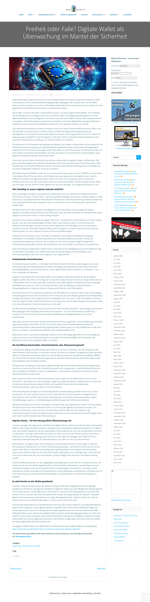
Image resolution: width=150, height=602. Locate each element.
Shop (30, 15)
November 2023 (119, 373)
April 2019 (117, 463)
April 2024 (117, 356)
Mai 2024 (117, 352)
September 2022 (120, 423)
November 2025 (119, 288)
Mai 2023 (117, 395)
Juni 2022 (117, 434)
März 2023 (117, 402)
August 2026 (118, 256)
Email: (114, 78)
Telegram (127, 15)
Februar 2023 (118, 406)
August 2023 (118, 384)
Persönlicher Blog (120, 530)
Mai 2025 (117, 309)
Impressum (66, 593)
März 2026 (117, 274)
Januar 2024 (118, 366)
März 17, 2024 (35, 95)
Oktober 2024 (119, 334)
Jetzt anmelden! (117, 93)
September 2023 (120, 381)
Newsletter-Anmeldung (82, 593)
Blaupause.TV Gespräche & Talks (126, 515)
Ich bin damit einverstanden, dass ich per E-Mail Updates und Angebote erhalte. (124, 85)
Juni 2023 (117, 391)
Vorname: (115, 66)
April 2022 (117, 441)
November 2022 (119, 416)
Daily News (16, 546)
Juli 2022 (117, 430)
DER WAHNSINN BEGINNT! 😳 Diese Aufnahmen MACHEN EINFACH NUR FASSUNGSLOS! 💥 (126, 199)
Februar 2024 (118, 363)
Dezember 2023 (119, 370)
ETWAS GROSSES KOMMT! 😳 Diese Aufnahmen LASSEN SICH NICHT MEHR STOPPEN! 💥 (125, 207)
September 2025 (120, 295)
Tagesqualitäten (120, 537)
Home (21, 15)
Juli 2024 (117, 345)
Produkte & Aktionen (121, 533)
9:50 (46, 95)
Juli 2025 (117, 302)
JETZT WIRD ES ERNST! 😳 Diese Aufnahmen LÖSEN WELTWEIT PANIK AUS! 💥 (125, 190)
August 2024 (118, 341)
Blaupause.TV (97, 15)
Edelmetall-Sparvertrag (121, 500)
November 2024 (119, 331)
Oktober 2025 (119, 291)
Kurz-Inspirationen (120, 523)
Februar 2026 (118, 277)
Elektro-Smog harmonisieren (126, 122)
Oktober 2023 (119, 377)
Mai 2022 (117, 438)
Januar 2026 (118, 281)
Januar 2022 (118, 452)
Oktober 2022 (119, 420)
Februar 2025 (118, 320)
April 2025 (117, 313)
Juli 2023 (117, 388)
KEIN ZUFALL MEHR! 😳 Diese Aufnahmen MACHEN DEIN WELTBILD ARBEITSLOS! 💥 (125, 182)
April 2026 (117, 270)
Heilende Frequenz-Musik (126, 148)
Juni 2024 (117, 348)
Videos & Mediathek (68, 15)
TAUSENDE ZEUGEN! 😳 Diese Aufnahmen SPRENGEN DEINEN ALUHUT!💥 (125, 173)
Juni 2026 (117, 263)
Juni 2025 (117, 306)
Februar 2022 (118, 448)
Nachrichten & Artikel (31, 546)
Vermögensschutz (46, 15)
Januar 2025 (118, 324)
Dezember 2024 (119, 327)
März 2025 (117, 316)
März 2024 (117, 359)
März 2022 (117, 445)
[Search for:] (123, 157)
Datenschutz (54, 593)
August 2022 (118, 427)
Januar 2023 (118, 409)
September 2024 (120, 338)
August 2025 (118, 299)
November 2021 (119, 455)
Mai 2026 (117, 266)
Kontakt (113, 15)
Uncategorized (119, 540)
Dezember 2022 (119, 413)
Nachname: (116, 70)
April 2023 (117, 398)
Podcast (84, 15)
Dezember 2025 (119, 284)
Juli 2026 (117, 259)
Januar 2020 (118, 459)
